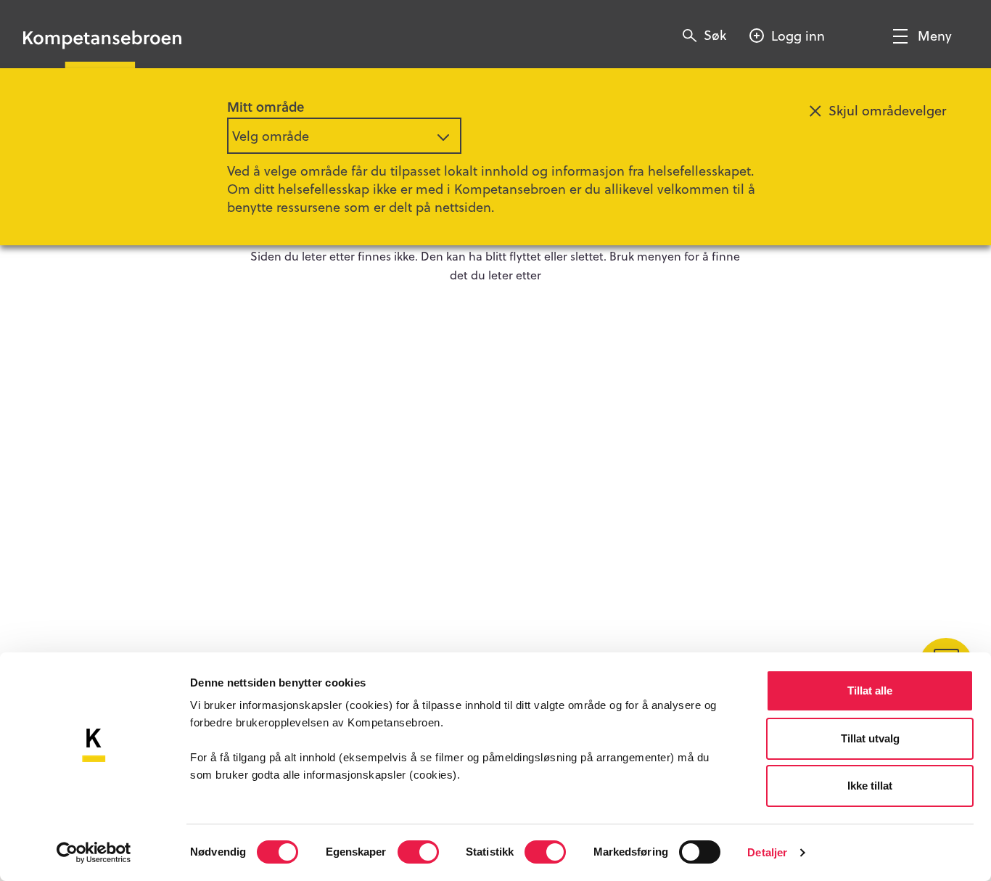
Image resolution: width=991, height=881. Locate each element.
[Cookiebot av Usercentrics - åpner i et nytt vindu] (93, 853)
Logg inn (798, 35)
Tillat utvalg (870, 738)
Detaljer (767, 852)
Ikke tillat (869, 785)
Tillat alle (869, 690)
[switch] (418, 852)
